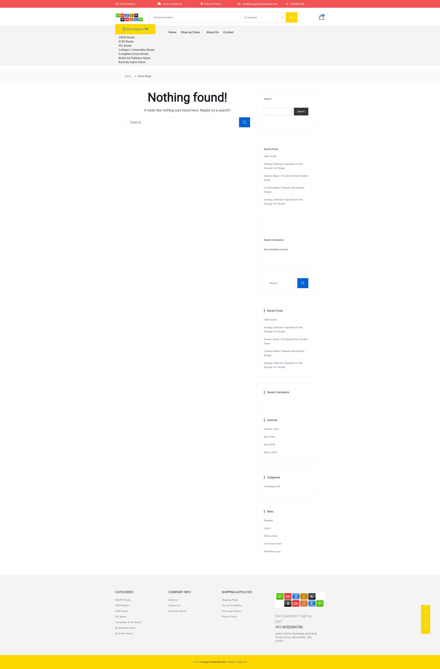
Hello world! (270, 156)
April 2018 (269, 444)
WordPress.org (272, 551)
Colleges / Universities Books (137, 49)
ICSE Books (126, 41)
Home (172, 32)
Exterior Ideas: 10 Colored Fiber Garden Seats (286, 177)
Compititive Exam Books (133, 53)
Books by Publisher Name (134, 58)
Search (267, 99)
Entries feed (270, 535)
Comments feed (272, 543)
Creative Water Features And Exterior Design (284, 189)
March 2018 (270, 452)
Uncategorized (272, 486)
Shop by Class (190, 32)
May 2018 (269, 436)
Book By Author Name (132, 62)
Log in (267, 528)
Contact (228, 32)
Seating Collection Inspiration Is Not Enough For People (283, 166)
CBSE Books (127, 37)
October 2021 (271, 429)
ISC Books (125, 45)
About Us (212, 32)
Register (268, 520)
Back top (426, 623)
